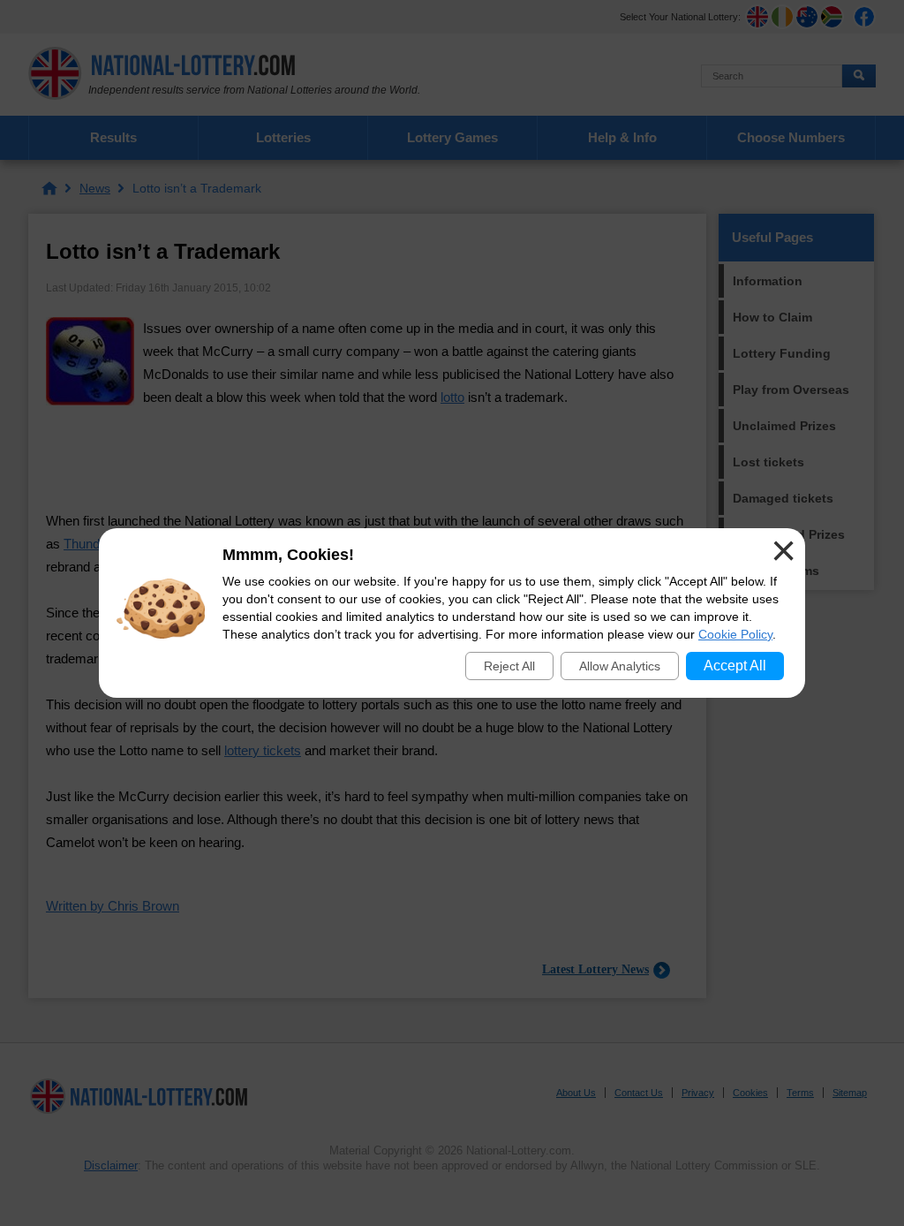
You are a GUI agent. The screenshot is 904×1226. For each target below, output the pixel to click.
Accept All (735, 665)
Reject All (509, 666)
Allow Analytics (619, 666)
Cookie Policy (735, 634)
